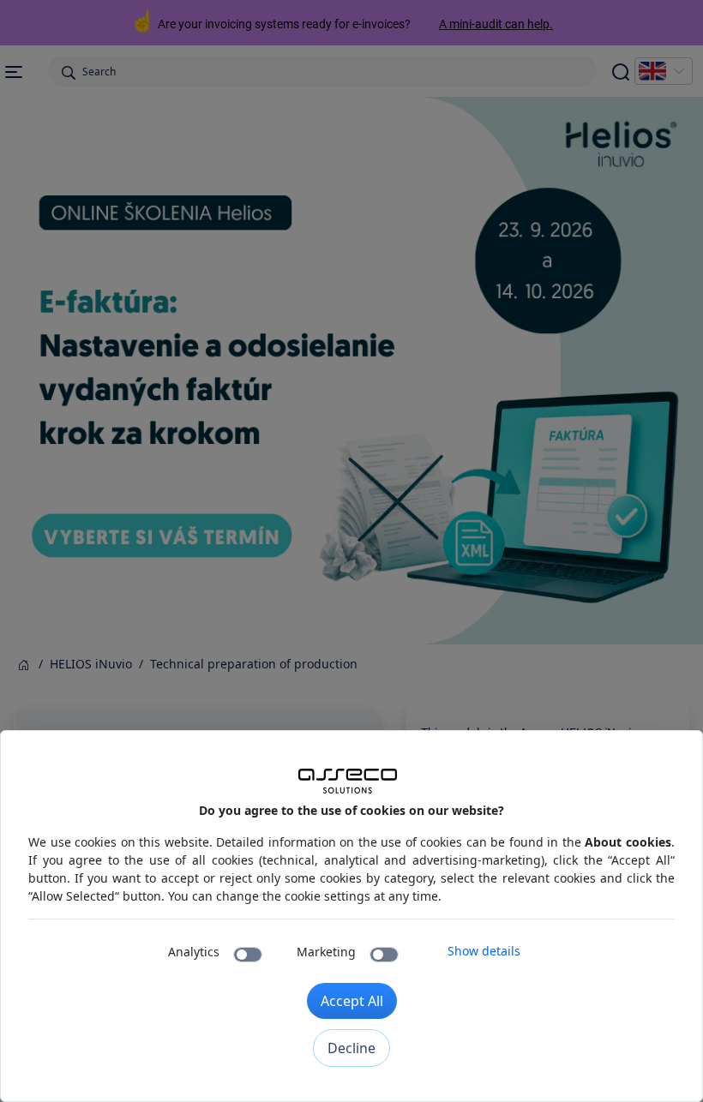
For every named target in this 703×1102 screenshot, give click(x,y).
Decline (351, 1048)
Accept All (352, 1000)
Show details (484, 951)
